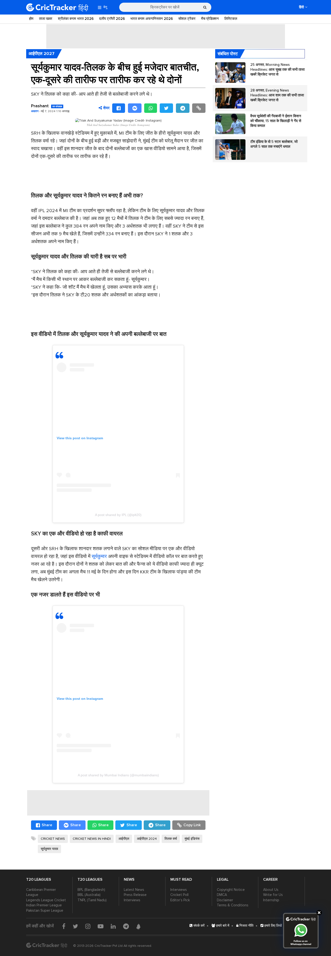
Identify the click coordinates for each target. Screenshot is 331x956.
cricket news (53, 839)
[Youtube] (100, 926)
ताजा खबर (45, 18)
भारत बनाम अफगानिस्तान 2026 (151, 18)
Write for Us (273, 895)
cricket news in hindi (92, 839)
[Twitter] (166, 108)
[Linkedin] (113, 926)
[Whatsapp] (150, 108)
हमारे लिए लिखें (272, 926)
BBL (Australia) (89, 895)
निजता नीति (245, 926)
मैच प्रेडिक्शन (210, 18)
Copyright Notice (231, 889)
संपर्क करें (198, 926)
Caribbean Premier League (41, 892)
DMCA (222, 895)
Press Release (135, 895)
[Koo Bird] (138, 927)
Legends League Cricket (46, 900)
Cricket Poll (179, 895)
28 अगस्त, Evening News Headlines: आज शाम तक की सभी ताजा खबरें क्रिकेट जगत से (277, 95)
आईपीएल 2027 (42, 53)
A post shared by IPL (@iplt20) (118, 515)
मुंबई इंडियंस (192, 839)
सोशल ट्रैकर (187, 18)
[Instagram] (87, 926)
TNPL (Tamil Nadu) (92, 900)
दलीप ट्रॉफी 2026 (112, 18)
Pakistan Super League (44, 910)
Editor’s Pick (180, 900)
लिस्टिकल (230, 18)
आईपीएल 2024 (147, 839)
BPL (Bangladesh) (91, 889)
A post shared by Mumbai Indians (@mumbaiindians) (118, 775)
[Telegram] (182, 108)
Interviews (132, 900)
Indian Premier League (44, 905)
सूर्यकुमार (99, 556)
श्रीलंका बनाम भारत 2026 (76, 18)
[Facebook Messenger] (135, 108)
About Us (270, 889)
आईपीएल (123, 839)
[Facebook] (118, 108)
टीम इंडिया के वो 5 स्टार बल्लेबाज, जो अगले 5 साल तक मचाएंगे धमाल (274, 144)
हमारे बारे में (222, 926)
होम (31, 18)
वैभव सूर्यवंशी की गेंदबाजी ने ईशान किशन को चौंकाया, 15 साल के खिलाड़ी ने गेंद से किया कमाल (275, 121)
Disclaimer (225, 900)
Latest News (134, 889)
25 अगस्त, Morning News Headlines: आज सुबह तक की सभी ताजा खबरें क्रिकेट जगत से (277, 69)
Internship (271, 900)
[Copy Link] (198, 108)
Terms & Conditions (232, 905)
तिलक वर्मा (171, 839)
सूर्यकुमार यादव (49, 849)
